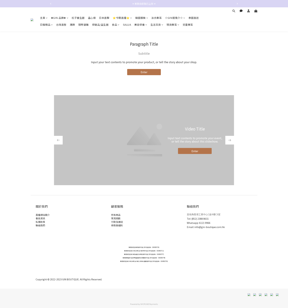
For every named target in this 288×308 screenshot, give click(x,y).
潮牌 (72, 24)
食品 (114, 24)
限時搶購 (83, 24)
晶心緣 (92, 18)
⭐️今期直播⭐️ (121, 18)
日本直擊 (104, 18)
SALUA (127, 24)
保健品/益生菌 (100, 24)
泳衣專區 (156, 18)
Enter (144, 72)
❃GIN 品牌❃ (58, 18)
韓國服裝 (140, 18)
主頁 (42, 18)
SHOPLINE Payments (149, 304)
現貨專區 (171, 24)
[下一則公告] (237, 3)
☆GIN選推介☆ (174, 18)
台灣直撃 (61, 24)
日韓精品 (45, 24)
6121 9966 (204, 222)
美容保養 (139, 24)
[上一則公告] (50, 3)
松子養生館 (78, 18)
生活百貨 (155, 24)
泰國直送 (193, 18)
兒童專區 (188, 24)
